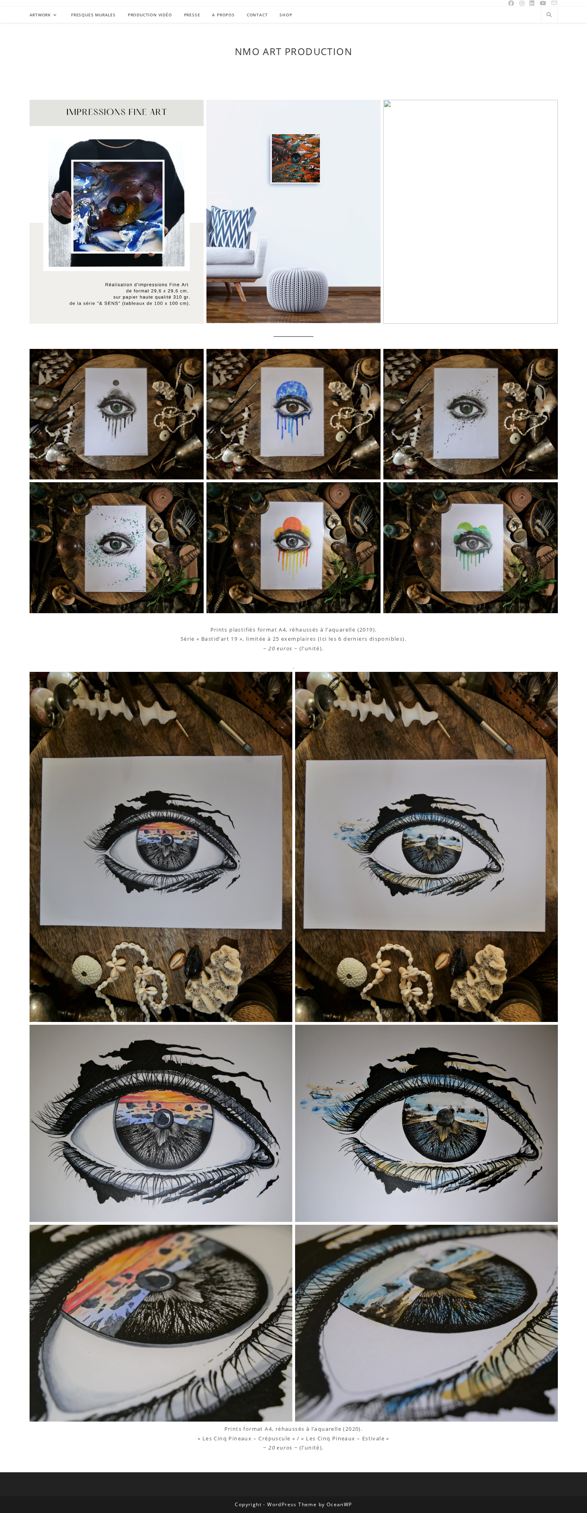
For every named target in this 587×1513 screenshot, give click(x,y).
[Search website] (549, 15)
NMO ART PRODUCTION (293, 51)
